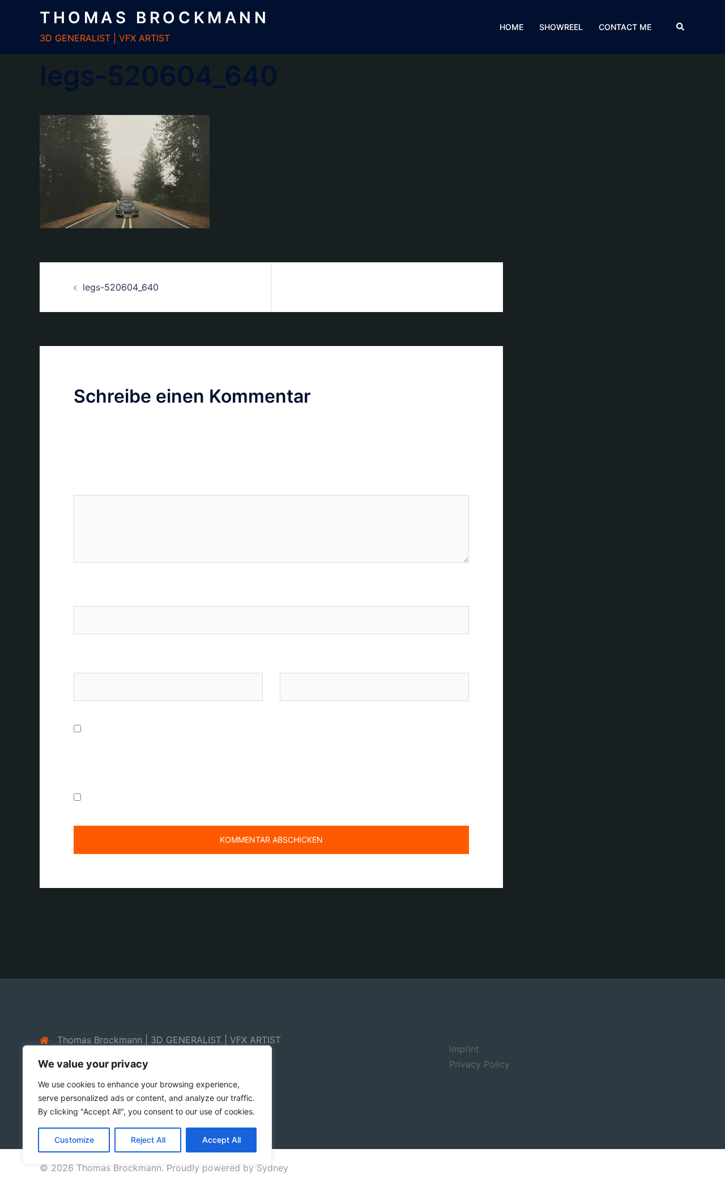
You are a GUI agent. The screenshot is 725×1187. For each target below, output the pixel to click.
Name (86, 595)
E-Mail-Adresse (106, 662)
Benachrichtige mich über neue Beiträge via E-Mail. (193, 797)
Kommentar (102, 484)
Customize (74, 1140)
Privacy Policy (479, 1064)
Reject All (148, 1140)
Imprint (464, 1048)
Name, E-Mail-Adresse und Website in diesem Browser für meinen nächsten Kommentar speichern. (260, 751)
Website (297, 662)
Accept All (221, 1140)
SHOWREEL (561, 27)
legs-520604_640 (121, 287)
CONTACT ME (625, 27)
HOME (511, 27)
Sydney (272, 1167)
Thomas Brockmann (155, 17)
